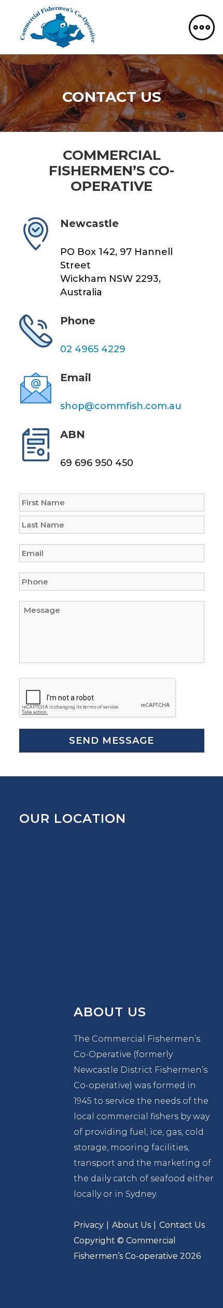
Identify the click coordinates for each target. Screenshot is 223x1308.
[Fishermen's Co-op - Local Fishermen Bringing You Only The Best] (57, 27)
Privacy (89, 1225)
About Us (131, 1225)
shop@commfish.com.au (121, 406)
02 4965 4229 (93, 349)
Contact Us (182, 1225)
